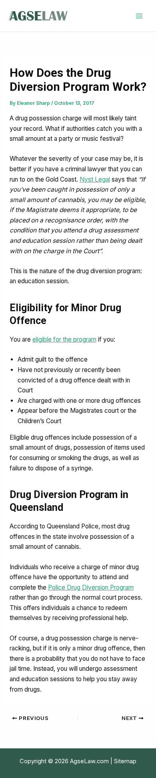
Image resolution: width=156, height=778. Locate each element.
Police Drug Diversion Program (91, 587)
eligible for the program (64, 339)
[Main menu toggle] (139, 15)
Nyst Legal (95, 179)
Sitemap (125, 761)
